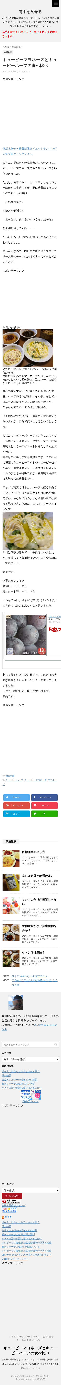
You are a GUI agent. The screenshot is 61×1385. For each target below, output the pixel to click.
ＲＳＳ (8, 1216)
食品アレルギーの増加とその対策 (19, 1079)
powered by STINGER (35, 1379)
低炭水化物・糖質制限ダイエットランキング (30, 148)
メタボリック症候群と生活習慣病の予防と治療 (27, 1242)
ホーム (36, 1336)
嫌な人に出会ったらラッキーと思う (21, 1071)
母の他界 (6, 1075)
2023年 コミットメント (32, 1340)
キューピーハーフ (14, 780)
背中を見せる (30, 11)
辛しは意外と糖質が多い (38, 875)
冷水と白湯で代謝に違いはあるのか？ (22, 1087)
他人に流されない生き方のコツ (29, 976)
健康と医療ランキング (13, 1205)
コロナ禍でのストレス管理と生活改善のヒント (27, 1254)
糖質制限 (10, 775)
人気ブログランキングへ (17, 154)
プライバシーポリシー (19, 1336)
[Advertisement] (30, 112)
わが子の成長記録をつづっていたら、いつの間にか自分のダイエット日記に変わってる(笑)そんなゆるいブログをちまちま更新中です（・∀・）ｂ (30, 1363)
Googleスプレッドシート (15, 1258)
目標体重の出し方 (33, 852)
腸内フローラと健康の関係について (21, 1246)
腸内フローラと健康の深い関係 (18, 1083)
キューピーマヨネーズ (36, 780)
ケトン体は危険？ (33, 952)
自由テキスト (30, 1101)
